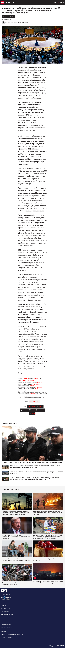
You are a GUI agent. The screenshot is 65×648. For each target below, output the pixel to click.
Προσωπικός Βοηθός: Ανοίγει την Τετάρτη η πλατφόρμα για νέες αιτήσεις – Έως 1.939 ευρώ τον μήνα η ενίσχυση (16, 560)
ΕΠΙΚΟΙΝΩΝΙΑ (4, 631)
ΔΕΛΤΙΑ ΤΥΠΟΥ (5, 612)
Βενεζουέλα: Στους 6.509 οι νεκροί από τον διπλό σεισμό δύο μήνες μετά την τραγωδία (36, 472)
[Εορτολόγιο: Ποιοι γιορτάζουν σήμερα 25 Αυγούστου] (48, 548)
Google (39, 383)
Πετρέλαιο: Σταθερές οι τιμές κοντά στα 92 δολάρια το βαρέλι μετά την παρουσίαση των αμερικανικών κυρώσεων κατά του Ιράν (15, 512)
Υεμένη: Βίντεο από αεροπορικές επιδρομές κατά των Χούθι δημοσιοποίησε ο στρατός (48, 582)
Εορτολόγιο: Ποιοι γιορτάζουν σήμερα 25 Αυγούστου (45, 559)
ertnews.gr (32, 393)
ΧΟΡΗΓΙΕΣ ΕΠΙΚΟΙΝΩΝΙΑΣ (7, 615)
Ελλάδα (36, 379)
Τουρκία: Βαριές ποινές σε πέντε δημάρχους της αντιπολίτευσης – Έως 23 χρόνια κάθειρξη (32, 462)
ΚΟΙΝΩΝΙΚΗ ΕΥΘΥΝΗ (6, 628)
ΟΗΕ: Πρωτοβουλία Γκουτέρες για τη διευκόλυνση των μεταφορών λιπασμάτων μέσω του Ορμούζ (16, 536)
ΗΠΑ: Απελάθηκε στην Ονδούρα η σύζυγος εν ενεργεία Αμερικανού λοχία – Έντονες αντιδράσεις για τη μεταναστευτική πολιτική (35, 478)
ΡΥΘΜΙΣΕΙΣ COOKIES (6, 637)
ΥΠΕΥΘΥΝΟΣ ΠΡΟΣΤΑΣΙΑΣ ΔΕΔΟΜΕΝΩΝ (12, 634)
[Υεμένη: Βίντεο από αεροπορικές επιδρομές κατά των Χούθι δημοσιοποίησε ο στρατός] (48, 571)
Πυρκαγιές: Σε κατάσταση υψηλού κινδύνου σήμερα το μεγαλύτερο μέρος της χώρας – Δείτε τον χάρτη (47, 512)
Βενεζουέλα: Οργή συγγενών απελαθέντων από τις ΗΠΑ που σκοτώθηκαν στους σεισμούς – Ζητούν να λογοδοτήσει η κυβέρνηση (47, 536)
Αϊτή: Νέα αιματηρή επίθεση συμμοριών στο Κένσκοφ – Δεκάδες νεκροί (15, 583)
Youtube (39, 387)
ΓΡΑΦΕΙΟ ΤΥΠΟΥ (5, 608)
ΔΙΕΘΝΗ (12, 16)
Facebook (37, 384)
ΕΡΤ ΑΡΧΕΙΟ (4, 618)
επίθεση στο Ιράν (34, 401)
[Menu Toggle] (13, 2)
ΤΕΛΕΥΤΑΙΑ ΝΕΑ (11, 489)
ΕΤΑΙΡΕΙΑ (3, 605)
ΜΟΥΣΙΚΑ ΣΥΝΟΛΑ (6, 625)
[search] (55, 2)
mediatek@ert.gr (5, 594)
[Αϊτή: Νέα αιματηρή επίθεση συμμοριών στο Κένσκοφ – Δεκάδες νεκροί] (17, 572)
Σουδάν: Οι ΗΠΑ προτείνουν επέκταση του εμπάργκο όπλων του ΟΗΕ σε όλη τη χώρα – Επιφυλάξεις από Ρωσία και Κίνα (36, 466)
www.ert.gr (4, 646)
